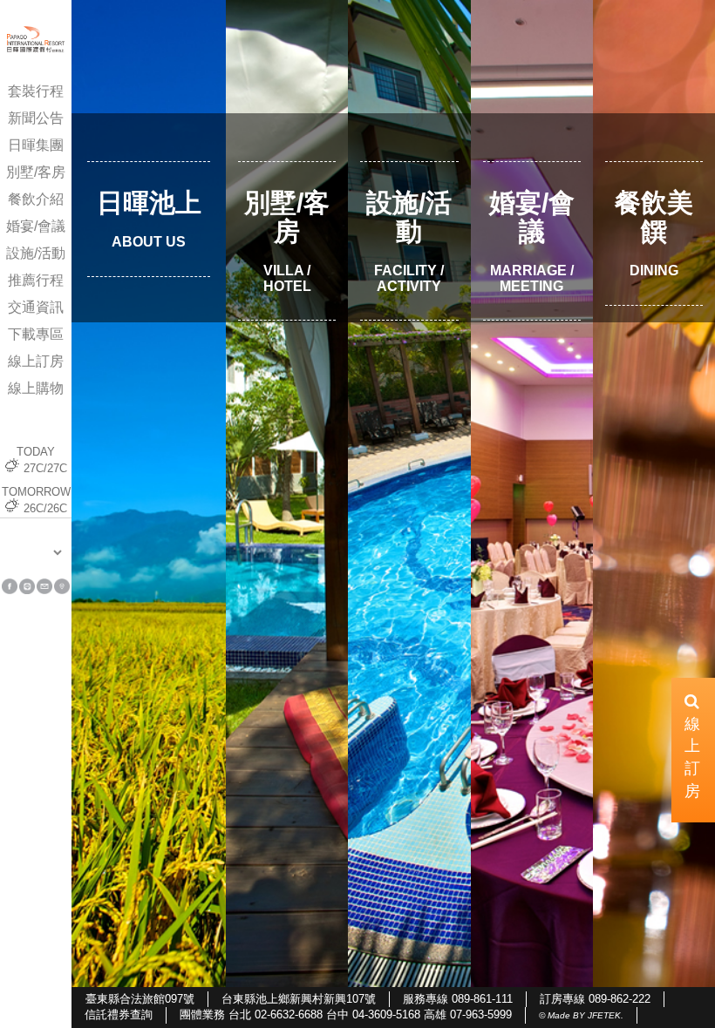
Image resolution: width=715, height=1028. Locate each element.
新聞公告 (36, 118)
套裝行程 (36, 91)
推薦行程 (36, 280)
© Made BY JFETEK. (581, 1015)
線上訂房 (36, 361)
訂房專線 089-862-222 (595, 998)
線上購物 (36, 388)
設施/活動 (35, 253)
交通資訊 (36, 307)
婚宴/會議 (35, 226)
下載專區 (36, 334)
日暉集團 (36, 145)
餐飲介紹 (36, 199)
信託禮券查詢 (119, 1014)
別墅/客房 (35, 172)
